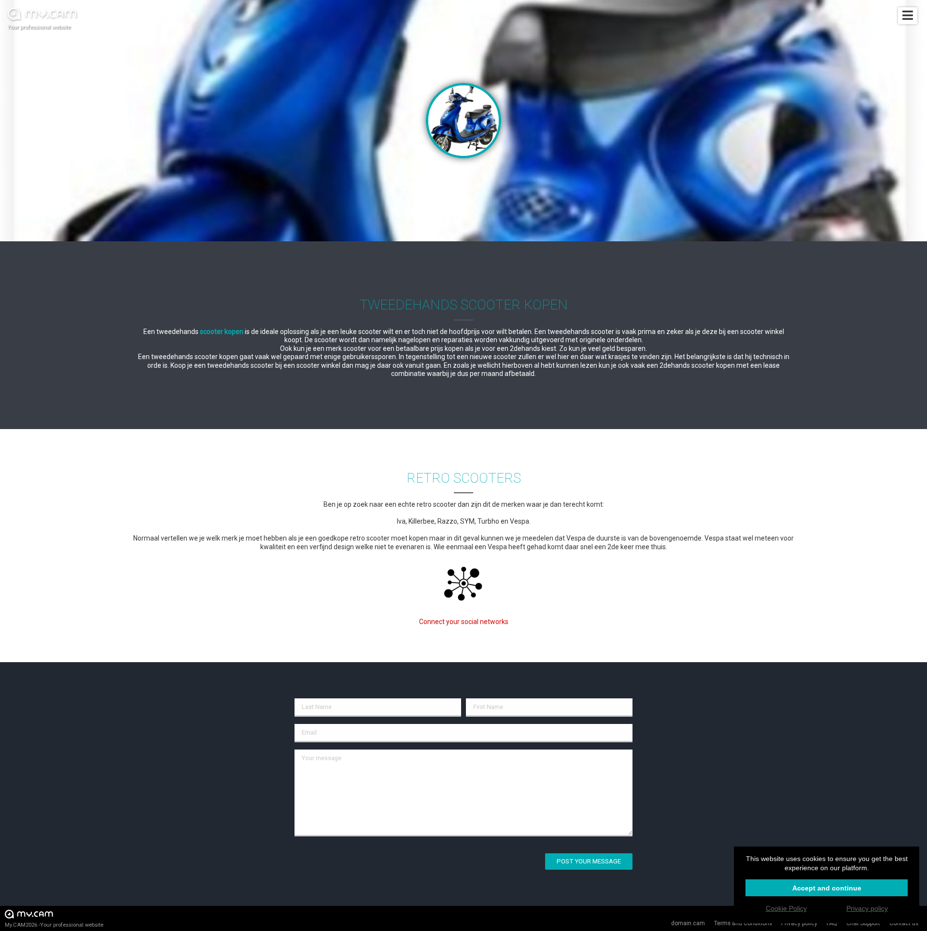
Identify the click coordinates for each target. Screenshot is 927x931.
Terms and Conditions (743, 923)
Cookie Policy (786, 908)
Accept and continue (826, 888)
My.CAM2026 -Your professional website (54, 925)
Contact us (903, 923)
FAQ (832, 923)
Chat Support (863, 923)
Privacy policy (799, 923)
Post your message (589, 861)
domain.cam (688, 923)
